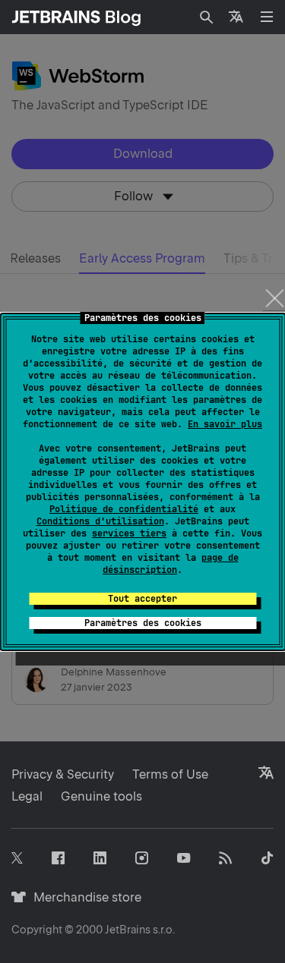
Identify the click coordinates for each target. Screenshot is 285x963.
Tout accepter (142, 599)
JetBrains (127, 930)
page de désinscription (171, 564)
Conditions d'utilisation (100, 521)
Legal (27, 796)
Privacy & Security (62, 774)
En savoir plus (225, 424)
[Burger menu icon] (267, 17)
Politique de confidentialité (123, 509)
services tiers (129, 533)
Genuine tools (101, 796)
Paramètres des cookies (142, 623)
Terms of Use (170, 774)
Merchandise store (83, 897)
